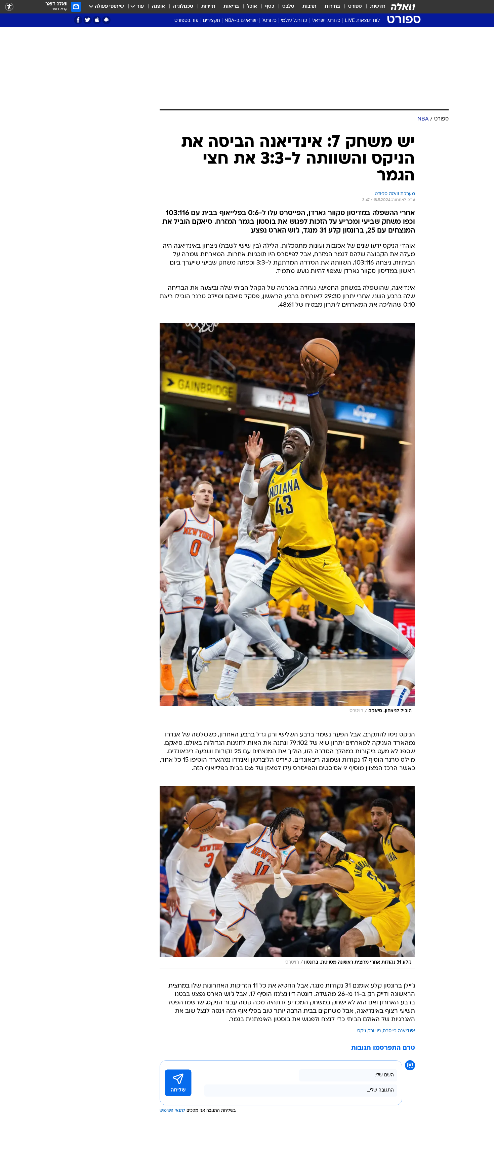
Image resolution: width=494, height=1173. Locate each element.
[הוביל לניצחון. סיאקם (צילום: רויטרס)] (287, 520)
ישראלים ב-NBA (240, 21)
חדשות (377, 6)
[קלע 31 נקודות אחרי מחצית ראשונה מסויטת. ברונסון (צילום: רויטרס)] (287, 877)
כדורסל (269, 21)
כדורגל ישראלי (326, 21)
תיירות (208, 6)
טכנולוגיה (183, 6)
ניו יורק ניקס (369, 1031)
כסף (269, 6)
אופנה (158, 6)
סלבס (288, 6)
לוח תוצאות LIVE (362, 21)
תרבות (309, 6)
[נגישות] (9, 7)
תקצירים (211, 21)
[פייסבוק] (78, 20)
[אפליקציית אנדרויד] (106, 20)
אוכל (252, 6)
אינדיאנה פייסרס (399, 1031)
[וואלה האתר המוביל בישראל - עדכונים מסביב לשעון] (403, 6)
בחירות (332, 6)
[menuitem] (373, 6)
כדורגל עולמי (294, 21)
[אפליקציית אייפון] (97, 20)
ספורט (355, 6)
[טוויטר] (87, 20)
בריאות (231, 6)
